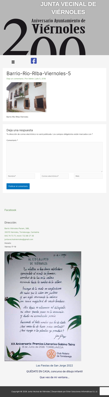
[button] (13, 62)
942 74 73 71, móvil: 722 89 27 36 (19, 236)
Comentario (12, 140)
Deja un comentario (15, 79)
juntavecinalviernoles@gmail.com (19, 239)
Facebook (10, 210)
